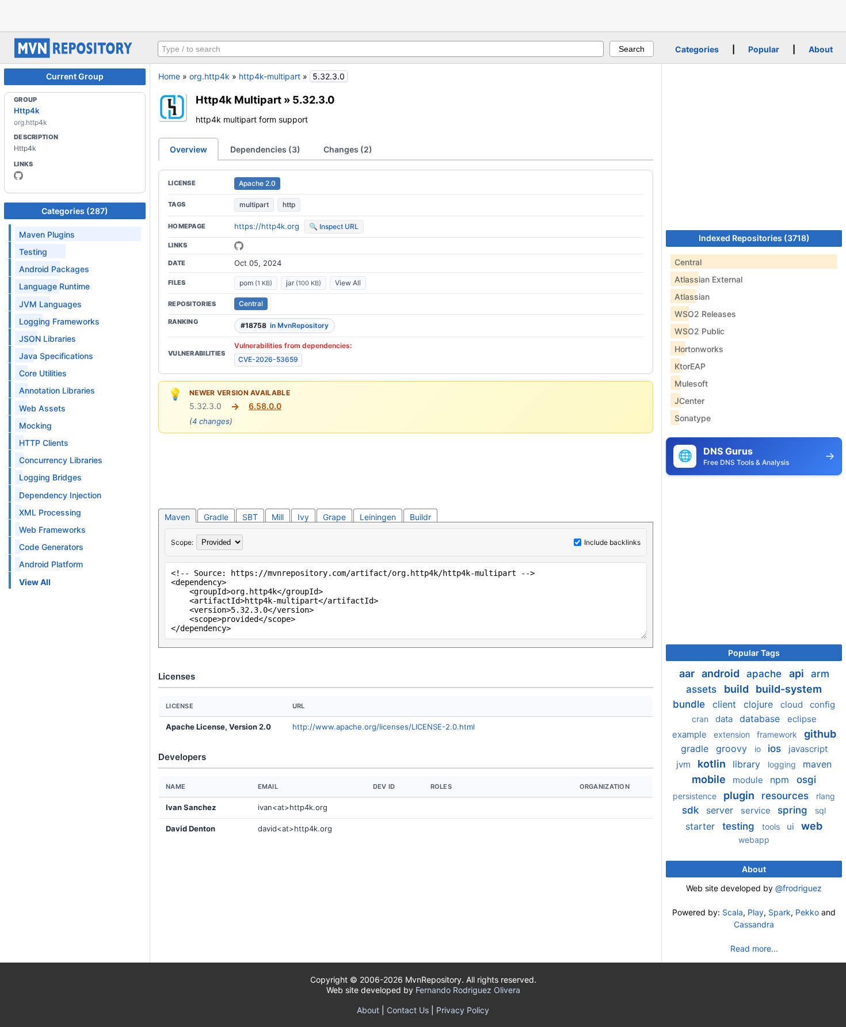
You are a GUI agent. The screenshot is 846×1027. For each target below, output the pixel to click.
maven (817, 764)
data (725, 718)
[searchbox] (381, 49)
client (725, 704)
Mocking (35, 425)
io (758, 749)
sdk (692, 810)
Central (251, 303)
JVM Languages (50, 304)
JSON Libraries (47, 338)
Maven (177, 517)
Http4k (26, 110)
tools (772, 826)
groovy (733, 748)
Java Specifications (56, 356)
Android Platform (51, 564)
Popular (763, 49)
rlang (825, 796)
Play (756, 912)
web (811, 826)
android (722, 673)
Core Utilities (43, 373)
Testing (33, 252)
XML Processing (50, 512)
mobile (710, 779)
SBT (250, 517)
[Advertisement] (423, 14)
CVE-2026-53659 (268, 359)
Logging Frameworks (59, 321)
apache (765, 673)
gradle (696, 748)
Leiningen (378, 517)
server (721, 810)
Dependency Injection (60, 495)
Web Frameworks (52, 530)
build (737, 689)
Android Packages (54, 269)
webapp (753, 840)
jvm (684, 764)
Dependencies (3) (265, 149)
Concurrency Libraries (60, 460)
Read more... (754, 948)
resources (786, 795)
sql (820, 810)
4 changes (211, 421)
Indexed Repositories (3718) (754, 238)
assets (702, 689)
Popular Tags (754, 653)
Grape (334, 517)
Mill (278, 517)
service (757, 810)
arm (820, 673)
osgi (806, 779)
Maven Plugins (47, 234)
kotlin (713, 764)
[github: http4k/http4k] (238, 245)
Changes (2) (347, 149)
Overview (188, 149)
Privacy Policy (462, 1010)
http (289, 204)
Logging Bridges (50, 477)
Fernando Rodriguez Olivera (468, 990)
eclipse (802, 718)
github (820, 734)
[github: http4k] (18, 175)
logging (783, 764)
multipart (254, 204)
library (748, 764)
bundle (690, 704)
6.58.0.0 (265, 406)
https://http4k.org (266, 226)
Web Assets (42, 408)
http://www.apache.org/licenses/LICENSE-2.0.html (383, 726)
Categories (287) (74, 211)
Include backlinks (612, 542)
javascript (808, 748)
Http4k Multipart (238, 99)
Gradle (216, 517)
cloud (792, 704)
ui (792, 826)
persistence (696, 796)
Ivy (303, 517)
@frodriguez (798, 888)
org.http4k (209, 76)
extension (733, 734)
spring (794, 810)
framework (778, 734)
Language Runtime (54, 286)
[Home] (74, 55)
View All (348, 282)
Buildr (420, 517)
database (761, 718)
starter (701, 826)
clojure (760, 704)
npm (781, 779)
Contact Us (408, 1010)
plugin (740, 795)
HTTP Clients (43, 443)
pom (255, 282)
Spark (779, 912)
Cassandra (754, 924)
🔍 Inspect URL (334, 226)
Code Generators (51, 547)
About (821, 49)
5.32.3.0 (313, 99)
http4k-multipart (269, 76)
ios (776, 748)
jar (303, 282)
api (797, 673)
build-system (789, 689)
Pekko (807, 912)
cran (701, 719)
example (690, 734)
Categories (697, 49)
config (822, 704)
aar (688, 673)
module (749, 779)
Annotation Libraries (57, 390)
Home (169, 76)
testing (739, 826)
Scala (732, 912)
